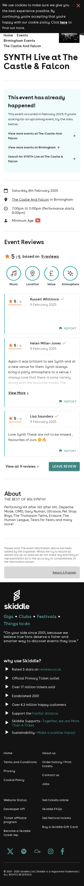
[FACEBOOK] (62, 852)
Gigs (8, 616)
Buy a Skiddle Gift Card (60, 827)
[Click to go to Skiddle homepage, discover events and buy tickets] (17, 599)
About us (49, 753)
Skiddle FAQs (52, 809)
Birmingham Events (19, 40)
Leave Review (64, 466)
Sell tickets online (55, 800)
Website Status (15, 800)
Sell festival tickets (56, 818)
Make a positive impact (56, 732)
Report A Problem (64, 572)
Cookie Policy (14, 780)
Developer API (14, 809)
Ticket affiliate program (15, 820)
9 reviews (50, 256)
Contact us (50, 775)
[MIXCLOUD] (37, 852)
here (63, 22)
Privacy (9, 771)
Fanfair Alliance (45, 713)
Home (8, 35)
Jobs (45, 784)
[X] (10, 852)
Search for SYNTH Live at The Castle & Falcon (35, 159)
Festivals (46, 616)
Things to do (17, 623)
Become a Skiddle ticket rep (17, 833)
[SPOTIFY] (23, 852)
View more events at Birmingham (32, 147)
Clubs (25, 616)
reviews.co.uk (50, 669)
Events (22, 35)
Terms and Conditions (20, 762)
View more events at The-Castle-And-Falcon (35, 136)
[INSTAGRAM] (50, 852)
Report (70, 328)
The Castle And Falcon (22, 46)
